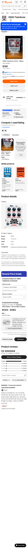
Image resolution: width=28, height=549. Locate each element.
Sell (17, 2)
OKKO (12, 236)
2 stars (3, 368)
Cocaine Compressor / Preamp (5, 182)
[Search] (25, 6)
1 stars (3, 370)
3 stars (3, 366)
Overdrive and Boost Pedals (19, 247)
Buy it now (14, 81)
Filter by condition (7, 294)
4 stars (3, 363)
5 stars (3, 361)
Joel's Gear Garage (9, 97)
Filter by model (6, 284)
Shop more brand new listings (13, 105)
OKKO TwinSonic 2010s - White (12, 61)
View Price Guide (7, 339)
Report (4, 406)
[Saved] (21, 2)
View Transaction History (15, 328)
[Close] (25, 24)
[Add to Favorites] (10, 20)
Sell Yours (20, 339)
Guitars (14, 9)
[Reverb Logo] (8, 2)
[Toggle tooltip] (7, 31)
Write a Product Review (14, 357)
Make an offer (14, 90)
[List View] (5, 130)
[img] (19, 97)
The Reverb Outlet (6, 9)
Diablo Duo (18, 180)
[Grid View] (3, 130)
